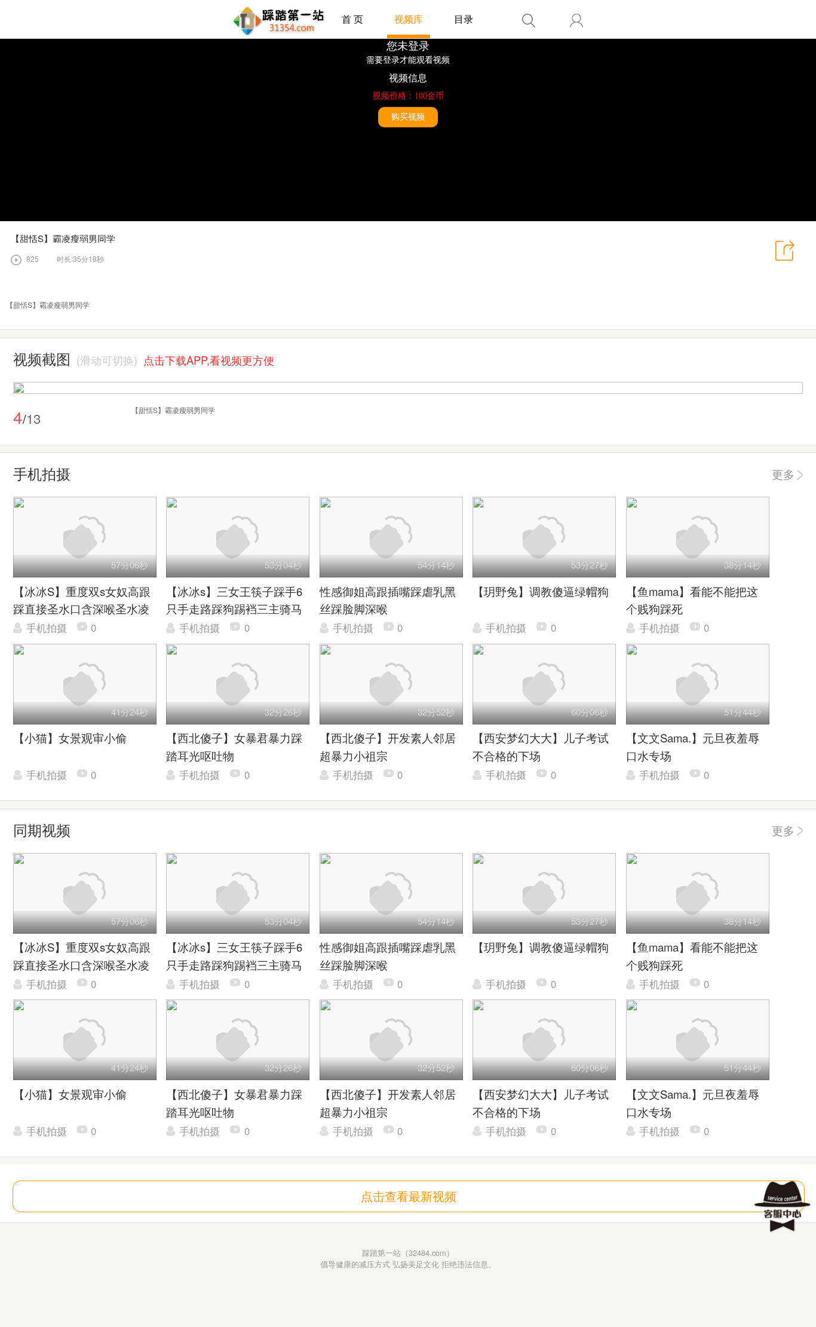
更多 (783, 474)
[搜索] (528, 20)
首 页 (352, 19)
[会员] (576, 20)
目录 (463, 19)
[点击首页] (279, 21)
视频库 (408, 19)
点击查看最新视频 (408, 1195)
